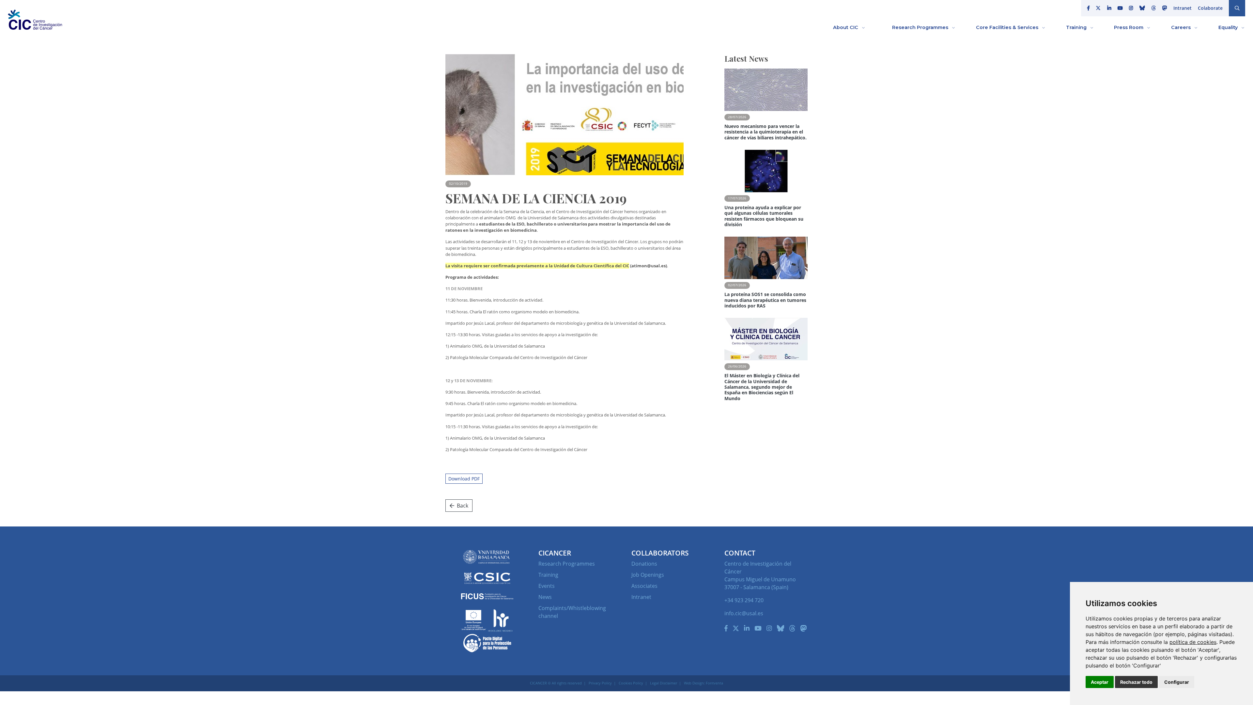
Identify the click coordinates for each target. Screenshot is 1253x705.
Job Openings (647, 574)
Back (462, 505)
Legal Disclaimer (663, 683)
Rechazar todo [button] (1136, 682)
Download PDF (464, 479)
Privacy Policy (600, 683)
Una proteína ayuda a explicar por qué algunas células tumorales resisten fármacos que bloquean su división (763, 215)
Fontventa (714, 683)
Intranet (1182, 8)
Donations (644, 563)
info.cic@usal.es (743, 613)
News (545, 597)
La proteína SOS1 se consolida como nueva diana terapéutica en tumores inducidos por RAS (765, 300)
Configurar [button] (1176, 682)
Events (546, 585)
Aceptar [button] (1099, 682)
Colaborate (1210, 8)
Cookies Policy (631, 683)
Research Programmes (566, 563)
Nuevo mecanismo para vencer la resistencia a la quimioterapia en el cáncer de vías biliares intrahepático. (765, 132)
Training (548, 574)
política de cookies (1192, 642)
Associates (644, 585)
